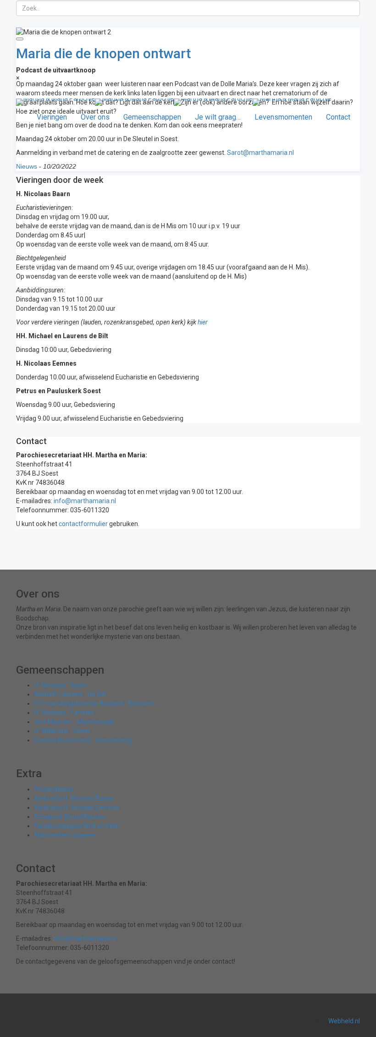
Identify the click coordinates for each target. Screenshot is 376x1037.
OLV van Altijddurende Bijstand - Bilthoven (94, 703)
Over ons (95, 117)
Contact (338, 117)
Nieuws (26, 166)
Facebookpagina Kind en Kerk (76, 825)
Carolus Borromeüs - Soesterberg (83, 740)
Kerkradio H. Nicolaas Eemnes (77, 807)
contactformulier (83, 523)
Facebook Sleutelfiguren (69, 816)
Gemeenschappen (152, 117)
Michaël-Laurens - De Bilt (70, 694)
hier (203, 322)
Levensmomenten (283, 117)
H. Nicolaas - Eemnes (64, 712)
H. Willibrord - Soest (62, 731)
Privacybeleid (53, 789)
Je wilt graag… (218, 117)
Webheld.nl (344, 1021)
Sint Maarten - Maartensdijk (74, 721)
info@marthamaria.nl (85, 501)
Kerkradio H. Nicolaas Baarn (73, 798)
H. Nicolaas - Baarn (61, 685)
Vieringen (52, 117)
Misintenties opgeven (65, 835)
